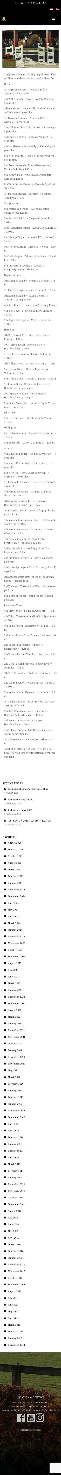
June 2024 (13, 903)
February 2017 (16, 1170)
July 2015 (13, 1298)
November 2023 (16, 943)
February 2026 (16, 849)
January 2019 (15, 1103)
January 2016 (15, 1257)
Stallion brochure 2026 (20, 810)
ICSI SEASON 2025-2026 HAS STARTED (29, 820)
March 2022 (14, 1016)
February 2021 (16, 1043)
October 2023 (15, 949)
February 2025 (16, 876)
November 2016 (16, 1190)
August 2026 (14, 842)
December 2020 (16, 1057)
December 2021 (16, 1030)
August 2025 (14, 862)
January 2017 (15, 1177)
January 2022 (15, 1023)
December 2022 (16, 996)
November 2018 (16, 1110)
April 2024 (13, 916)
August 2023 (14, 963)
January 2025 (15, 882)
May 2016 (13, 1231)
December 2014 (16, 1344)
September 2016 (16, 1204)
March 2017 (14, 1164)
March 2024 (14, 923)
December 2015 (16, 1264)
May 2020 (13, 1070)
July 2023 (13, 969)
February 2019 (16, 1097)
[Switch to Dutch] (52, 7)
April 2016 (13, 1237)
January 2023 (15, 990)
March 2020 (14, 1077)
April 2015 (13, 1318)
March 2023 (14, 983)
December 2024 (16, 889)
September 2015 (16, 1284)
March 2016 (14, 1244)
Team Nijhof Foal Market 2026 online (28, 788)
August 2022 (14, 1010)
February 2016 (16, 1251)
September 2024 (16, 896)
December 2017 (16, 1150)
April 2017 (13, 1157)
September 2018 (16, 1117)
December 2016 (16, 1184)
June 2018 (13, 1123)
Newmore (36, 1429)
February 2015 (16, 1331)
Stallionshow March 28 (20, 799)
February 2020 (16, 1083)
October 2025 (15, 856)
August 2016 (14, 1210)
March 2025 (14, 869)
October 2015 (15, 1277)
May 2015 (13, 1311)
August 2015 (14, 1291)
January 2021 (15, 1050)
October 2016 (15, 1197)
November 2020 (16, 1063)
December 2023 (16, 936)
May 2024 (13, 909)
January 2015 (15, 1338)
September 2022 (16, 1003)
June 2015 (13, 1304)
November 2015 (16, 1271)
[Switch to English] (58, 7)
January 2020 (15, 1090)
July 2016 (13, 1217)
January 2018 (15, 1144)
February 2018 (16, 1137)
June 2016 (13, 1224)
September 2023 (16, 956)
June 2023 (13, 976)
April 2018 (13, 1130)
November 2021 (16, 1036)
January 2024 (15, 929)
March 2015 (14, 1324)
